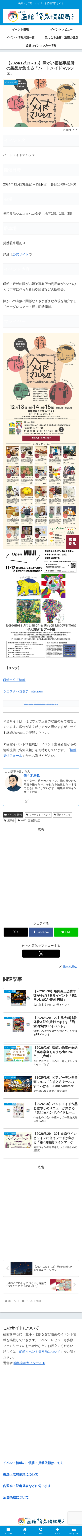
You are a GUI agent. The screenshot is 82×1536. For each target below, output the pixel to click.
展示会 (11, 820)
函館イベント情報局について (40, 1351)
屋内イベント (64, 814)
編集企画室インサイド (29, 1363)
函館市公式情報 (14, 680)
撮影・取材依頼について (20, 1474)
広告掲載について (16, 1497)
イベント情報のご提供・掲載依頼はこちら (33, 1463)
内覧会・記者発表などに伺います (27, 1486)
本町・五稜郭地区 (30, 820)
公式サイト (21, 254)
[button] (73, 892)
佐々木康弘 (32, 775)
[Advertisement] (41, 874)
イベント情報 (15, 814)
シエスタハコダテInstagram (23, 691)
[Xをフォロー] (26, 801)
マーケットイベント (40, 814)
